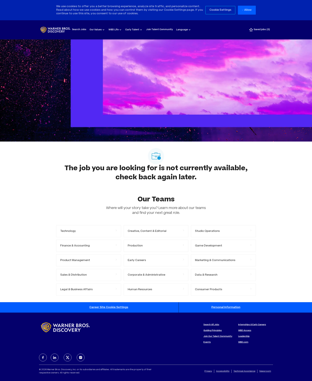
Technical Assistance (244, 371)
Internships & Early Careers (252, 325)
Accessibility (222, 371)
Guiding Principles (212, 331)
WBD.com (243, 342)
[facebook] (43, 357)
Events (207, 342)
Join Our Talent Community (217, 336)
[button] (220, 10)
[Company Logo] (55, 30)
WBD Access (244, 331)
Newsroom (265, 371)
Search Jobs (79, 30)
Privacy (208, 371)
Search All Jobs (211, 325)
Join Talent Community (159, 30)
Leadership (244, 336)
